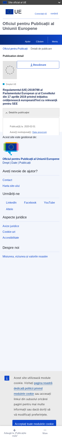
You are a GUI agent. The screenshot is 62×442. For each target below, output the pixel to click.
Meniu (55, 41)
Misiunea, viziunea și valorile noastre (25, 256)
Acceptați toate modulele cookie (34, 423)
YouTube (49, 202)
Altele (9, 209)
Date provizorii (39, 132)
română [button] (54, 13)
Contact (7, 180)
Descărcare (39, 64)
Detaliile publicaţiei (19, 112)
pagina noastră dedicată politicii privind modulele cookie (33, 388)
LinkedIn (11, 202)
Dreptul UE (10, 84)
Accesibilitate (11, 237)
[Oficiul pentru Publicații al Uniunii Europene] (14, 11)
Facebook (30, 202)
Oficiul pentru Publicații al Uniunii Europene (28, 26)
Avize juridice (11, 226)
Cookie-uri (9, 231)
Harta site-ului (11, 185)
